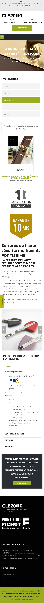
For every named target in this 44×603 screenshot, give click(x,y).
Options (9, 440)
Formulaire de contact (22, 28)
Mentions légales (9, 574)
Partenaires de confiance (12, 579)
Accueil (6, 58)
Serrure (9, 366)
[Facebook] (22, 8)
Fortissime (7, 100)
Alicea (6, 86)
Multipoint (7, 114)
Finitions (9, 446)
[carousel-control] (4, 330)
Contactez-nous (22, 483)
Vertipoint (7, 93)
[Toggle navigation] (2, 37)
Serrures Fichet (34, 58)
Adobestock (21, 599)
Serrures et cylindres (19, 58)
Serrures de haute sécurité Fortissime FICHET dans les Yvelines (22, 596)
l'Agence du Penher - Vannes (21, 594)
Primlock (7, 107)
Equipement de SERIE (14, 434)
